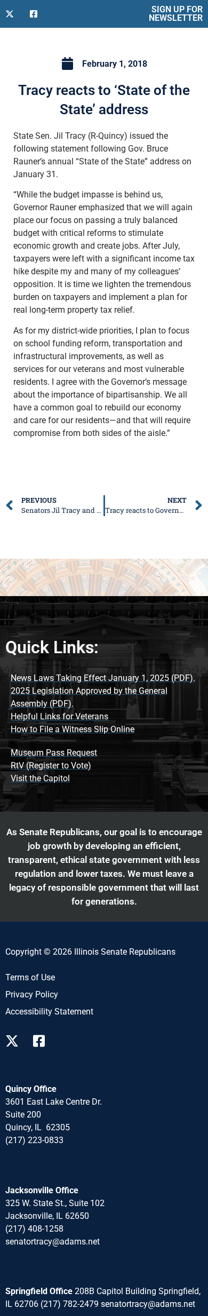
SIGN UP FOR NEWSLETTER (176, 13)
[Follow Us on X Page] (15, 1041)
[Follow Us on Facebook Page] (42, 1041)
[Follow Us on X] (13, 14)
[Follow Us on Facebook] (38, 14)
